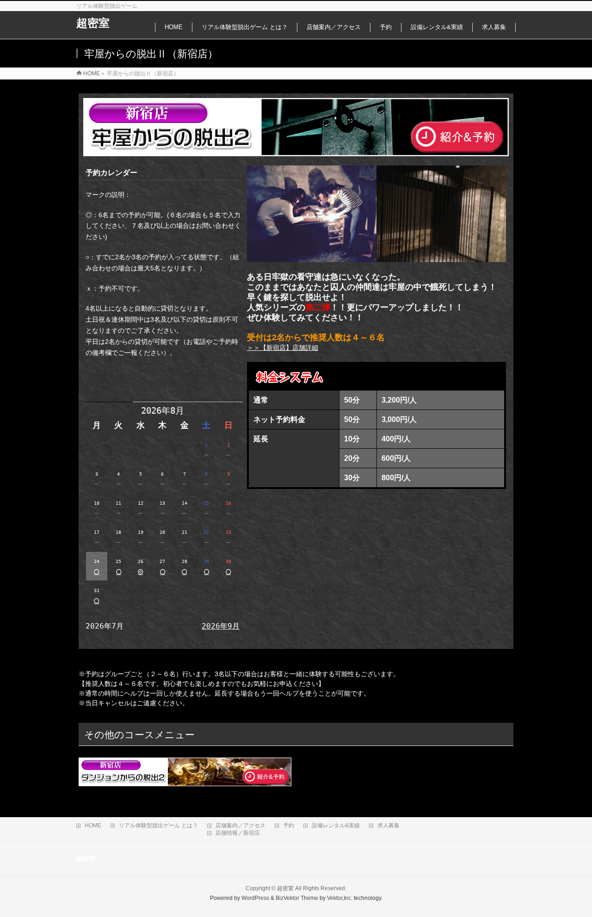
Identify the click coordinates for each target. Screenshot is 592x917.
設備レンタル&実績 (336, 825)
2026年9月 (221, 626)
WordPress (255, 898)
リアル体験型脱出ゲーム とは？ (158, 825)
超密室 (93, 23)
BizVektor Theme (297, 898)
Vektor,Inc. (339, 898)
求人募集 (388, 825)
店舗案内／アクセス (240, 825)
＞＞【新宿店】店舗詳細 (282, 347)
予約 (288, 825)
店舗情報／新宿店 (238, 833)
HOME (93, 825)
